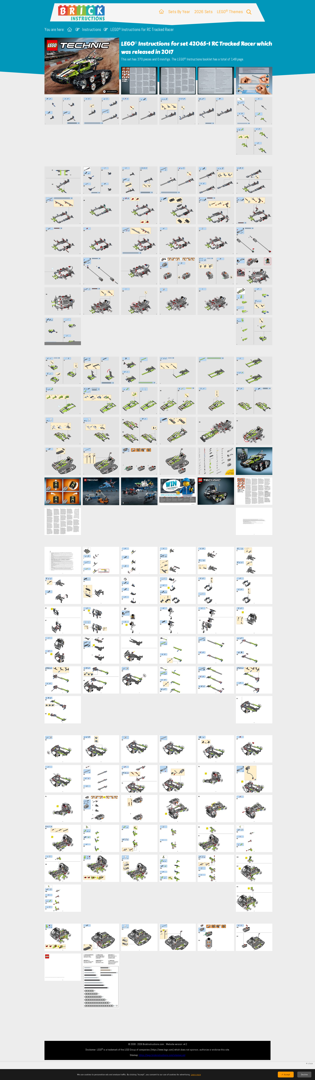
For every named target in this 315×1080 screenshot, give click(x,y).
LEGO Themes (230, 11)
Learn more (196, 1074)
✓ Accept (285, 1074)
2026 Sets (203, 11)
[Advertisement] (159, 145)
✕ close (309, 1064)
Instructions (91, 29)
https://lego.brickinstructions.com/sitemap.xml (162, 1055)
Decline (304, 1074)
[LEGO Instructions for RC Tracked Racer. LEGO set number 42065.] (139, 81)
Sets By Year (179, 11)
